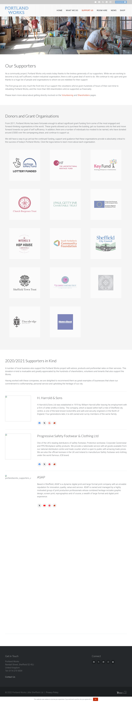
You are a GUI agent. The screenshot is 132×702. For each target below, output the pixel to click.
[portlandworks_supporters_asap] (18, 552)
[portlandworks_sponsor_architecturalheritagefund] (66, 165)
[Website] (54, 423)
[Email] (95, 2)
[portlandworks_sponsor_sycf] (66, 243)
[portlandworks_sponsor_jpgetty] (66, 204)
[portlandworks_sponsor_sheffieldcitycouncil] (106, 243)
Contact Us (10, 677)
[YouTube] (44, 505)
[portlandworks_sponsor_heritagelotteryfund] (25, 165)
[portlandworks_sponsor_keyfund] (106, 165)
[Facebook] (99, 2)
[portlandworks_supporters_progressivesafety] (18, 446)
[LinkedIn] (106, 2)
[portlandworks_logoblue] (17, 10)
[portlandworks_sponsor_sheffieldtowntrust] (25, 282)
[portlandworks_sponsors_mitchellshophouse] (25, 243)
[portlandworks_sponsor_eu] (106, 204)
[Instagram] (110, 2)
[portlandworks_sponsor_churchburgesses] (25, 204)
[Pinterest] (49, 464)
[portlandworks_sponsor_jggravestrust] (66, 282)
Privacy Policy (52, 692)
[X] (103, 2)
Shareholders (84, 95)
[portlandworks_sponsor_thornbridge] (25, 321)
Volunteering (67, 95)
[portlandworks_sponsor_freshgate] (106, 282)
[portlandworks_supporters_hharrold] (18, 408)
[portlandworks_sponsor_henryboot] (66, 321)
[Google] (49, 423)
